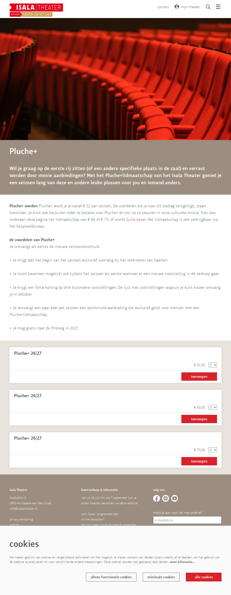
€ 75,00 (199, 450)
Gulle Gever (136, 219)
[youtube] (174, 498)
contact (163, 7)
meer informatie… (182, 562)
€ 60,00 (199, 407)
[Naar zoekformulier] (208, 6)
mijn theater (190, 7)
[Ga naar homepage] (36, 10)
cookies (14, 525)
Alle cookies (204, 577)
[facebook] (156, 498)
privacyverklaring (21, 519)
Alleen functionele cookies (111, 577)
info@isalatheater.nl (23, 508)
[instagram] (165, 498)
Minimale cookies (161, 577)
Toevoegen (199, 376)
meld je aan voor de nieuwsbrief (177, 513)
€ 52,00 (199, 365)
